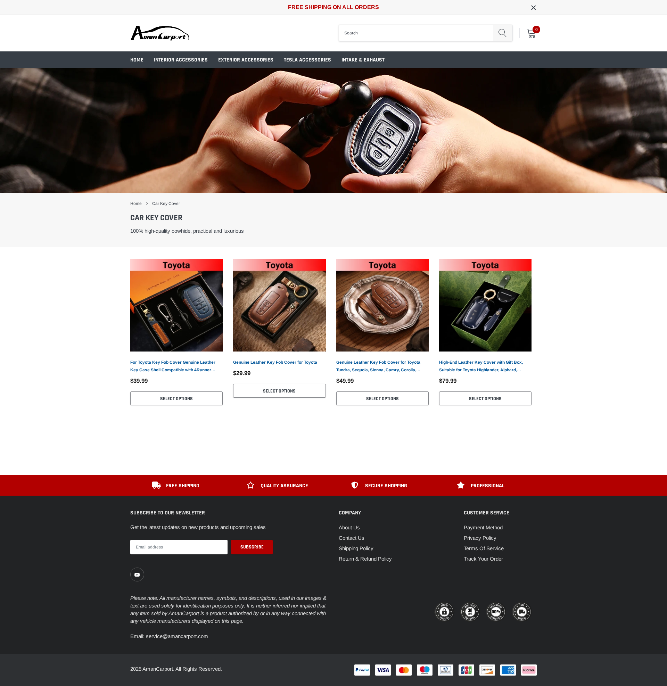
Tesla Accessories (307, 60)
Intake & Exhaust (363, 60)
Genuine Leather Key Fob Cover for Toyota (275, 362)
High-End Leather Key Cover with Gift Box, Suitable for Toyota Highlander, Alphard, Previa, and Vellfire (481, 367)
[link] (176, 305)
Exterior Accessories (245, 60)
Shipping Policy (356, 548)
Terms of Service (484, 548)
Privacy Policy (480, 538)
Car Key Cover (166, 203)
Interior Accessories (181, 60)
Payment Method (483, 527)
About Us (349, 527)
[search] (502, 33)
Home (136, 60)
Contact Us (351, 538)
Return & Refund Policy (365, 559)
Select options (176, 399)
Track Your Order (483, 559)
